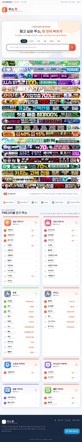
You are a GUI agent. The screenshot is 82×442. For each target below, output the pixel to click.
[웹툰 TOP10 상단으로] (76, 390)
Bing (58, 41)
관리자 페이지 (76, 420)
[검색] (72, 47)
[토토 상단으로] (36, 294)
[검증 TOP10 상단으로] (36, 390)
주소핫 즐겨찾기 (7, 2)
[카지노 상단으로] (76, 294)
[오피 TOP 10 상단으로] (76, 222)
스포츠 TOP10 (59, 202)
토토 (36, 202)
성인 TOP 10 (10, 202)
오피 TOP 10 (24, 202)
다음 (44, 41)
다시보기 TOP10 (75, 202)
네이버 (31, 41)
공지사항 (23, 2)
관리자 (78, 2)
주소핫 (24, 41)
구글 (38, 41)
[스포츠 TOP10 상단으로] (36, 365)
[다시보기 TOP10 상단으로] (76, 365)
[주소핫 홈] (13, 10)
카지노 (46, 202)
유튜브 (52, 41)
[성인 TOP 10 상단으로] (36, 222)
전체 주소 (17, 2)
